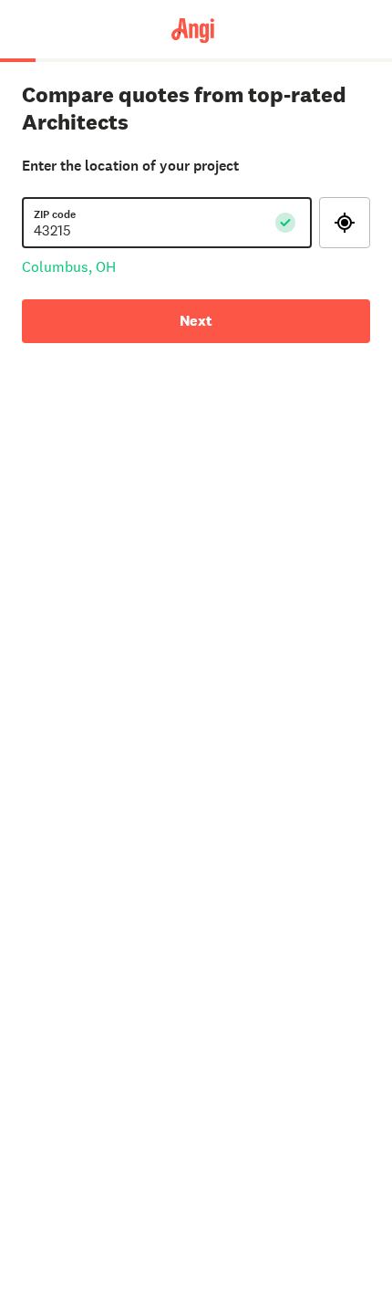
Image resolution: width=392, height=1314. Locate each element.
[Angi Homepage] (195, 29)
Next (196, 320)
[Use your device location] (344, 222)
